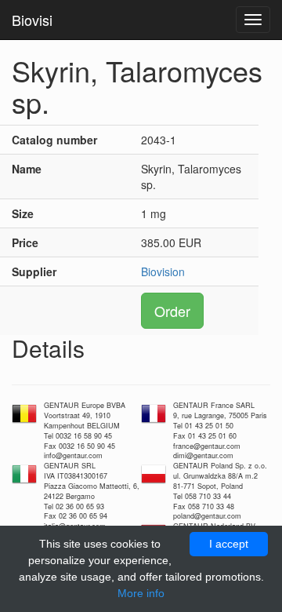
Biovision (163, 271)
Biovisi (32, 19)
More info (141, 593)
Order (172, 311)
